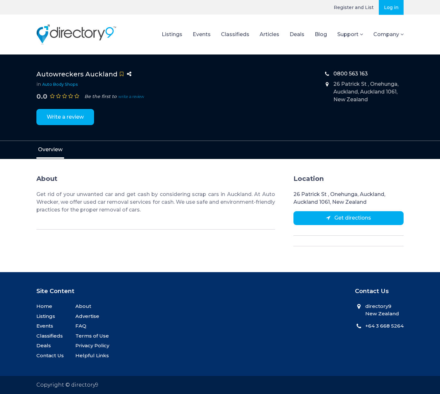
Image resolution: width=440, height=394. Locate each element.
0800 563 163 (350, 74)
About (83, 306)
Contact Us (50, 355)
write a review (131, 96)
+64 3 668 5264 (384, 326)
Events (202, 34)
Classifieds (235, 34)
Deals (297, 34)
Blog (321, 34)
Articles (269, 34)
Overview (50, 149)
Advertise (87, 316)
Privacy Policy (92, 345)
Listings (172, 34)
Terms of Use (92, 336)
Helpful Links (92, 355)
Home (44, 306)
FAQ (80, 326)
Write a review (65, 117)
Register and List (354, 7)
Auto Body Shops (60, 84)
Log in (391, 7)
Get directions (352, 218)
